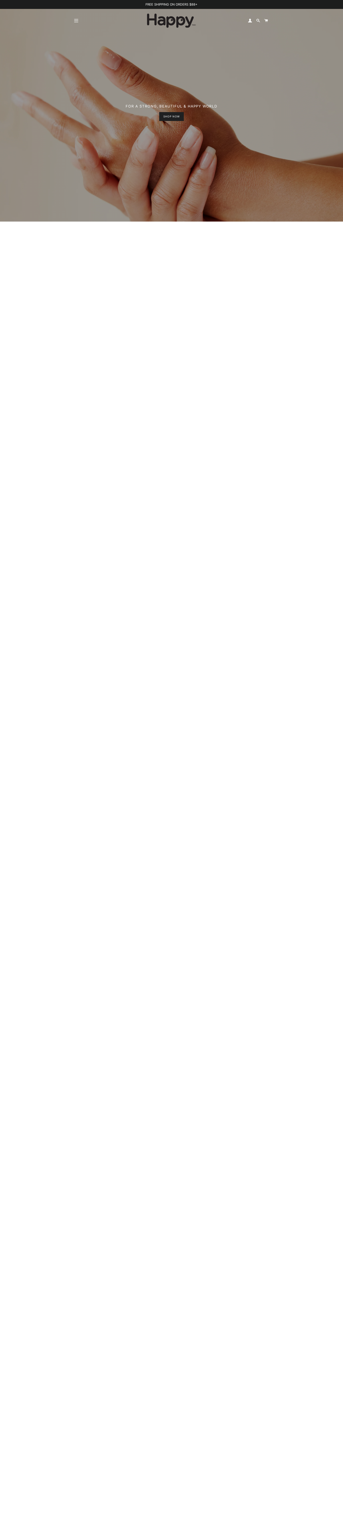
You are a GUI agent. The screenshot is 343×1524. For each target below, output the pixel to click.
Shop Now (171, 116)
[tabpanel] (171, 111)
